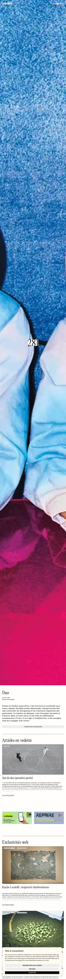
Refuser (32, 969)
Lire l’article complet (8, 798)
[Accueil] (7, 4)
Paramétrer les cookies (32, 965)
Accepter (32, 972)
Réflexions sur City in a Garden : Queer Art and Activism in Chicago (32, 779)
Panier (61, 4)
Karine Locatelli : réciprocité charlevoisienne (25, 887)
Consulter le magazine (33, 726)
